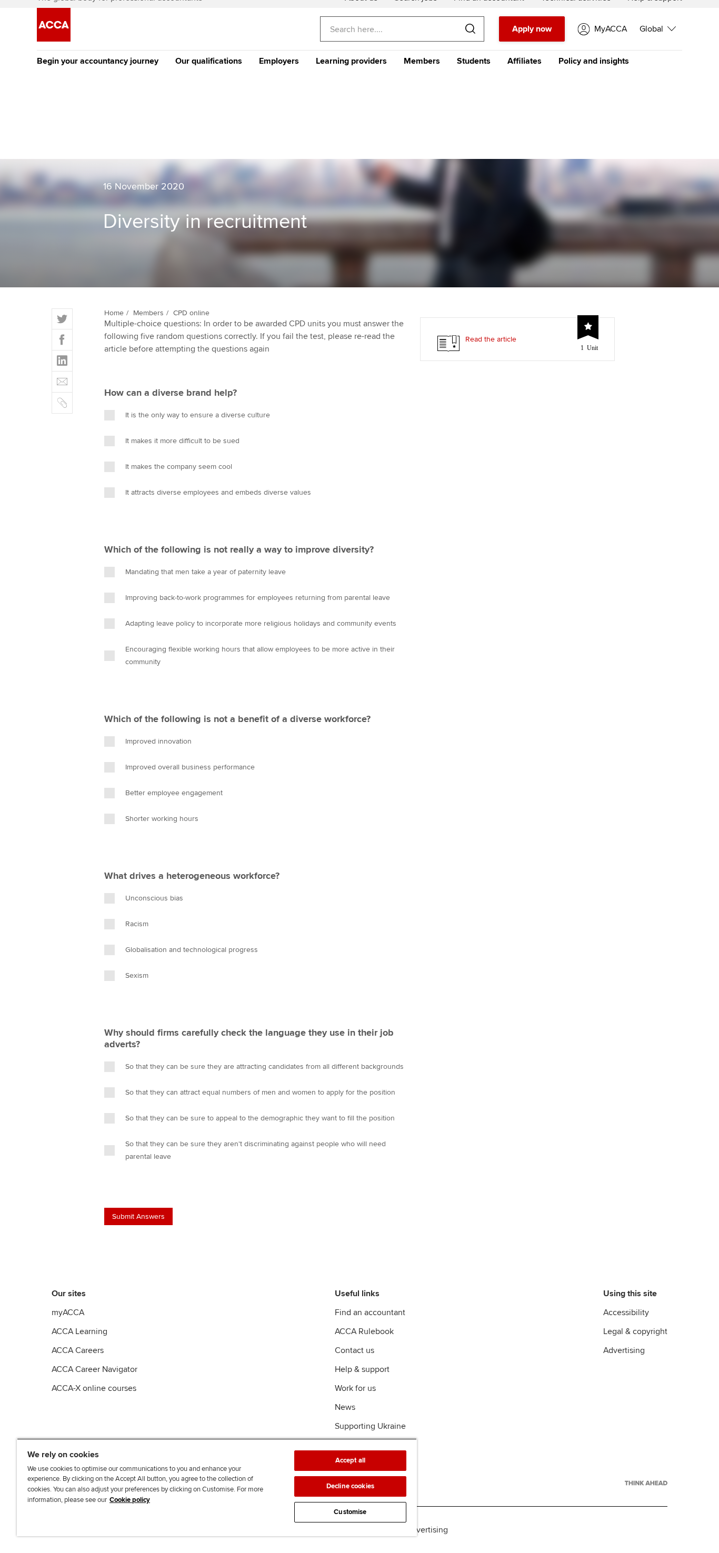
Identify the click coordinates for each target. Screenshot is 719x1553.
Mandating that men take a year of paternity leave (205, 571)
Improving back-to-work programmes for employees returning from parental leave (257, 597)
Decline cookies (350, 1486)
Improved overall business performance (190, 767)
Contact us (354, 1350)
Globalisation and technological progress (191, 949)
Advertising (624, 1350)
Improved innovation (158, 741)
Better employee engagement (174, 792)
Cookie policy (129, 1500)
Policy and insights (593, 61)
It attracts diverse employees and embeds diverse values (218, 492)
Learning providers (351, 61)
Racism (136, 923)
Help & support (362, 1369)
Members (422, 61)
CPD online (191, 312)
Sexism (136, 975)
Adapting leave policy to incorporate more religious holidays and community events (260, 623)
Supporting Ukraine (370, 1426)
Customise (350, 1512)
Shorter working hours (161, 818)
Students (474, 61)
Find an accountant (370, 1312)
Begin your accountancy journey (97, 61)
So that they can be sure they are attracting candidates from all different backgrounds (264, 1066)
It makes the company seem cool (178, 466)
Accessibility (626, 1312)
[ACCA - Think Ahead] (646, 1483)
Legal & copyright (635, 1331)
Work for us (355, 1388)
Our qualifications (208, 61)
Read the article (490, 339)
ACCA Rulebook (364, 1331)
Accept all (350, 1460)
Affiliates (524, 61)
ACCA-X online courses (94, 1388)
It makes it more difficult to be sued (182, 440)
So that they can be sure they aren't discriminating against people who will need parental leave (255, 1150)
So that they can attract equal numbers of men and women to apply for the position (260, 1092)
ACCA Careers (78, 1350)
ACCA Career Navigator (94, 1369)
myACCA (68, 1312)
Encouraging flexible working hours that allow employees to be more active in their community (260, 655)
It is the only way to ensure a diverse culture (197, 414)
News (345, 1407)
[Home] (54, 39)
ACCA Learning (79, 1331)
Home (114, 312)
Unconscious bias (154, 898)
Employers (279, 61)
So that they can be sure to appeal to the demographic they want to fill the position (260, 1118)
